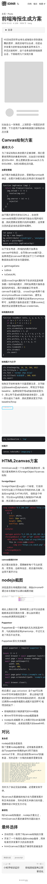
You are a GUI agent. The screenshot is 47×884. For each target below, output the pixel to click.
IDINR (11, 4)
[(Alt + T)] (18, 4)
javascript (19, 857)
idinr (26, 880)
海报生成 (7, 857)
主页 (4, 14)
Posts (10, 14)
